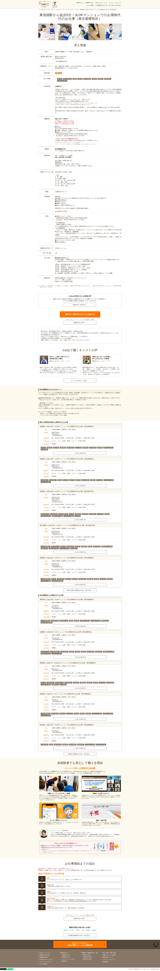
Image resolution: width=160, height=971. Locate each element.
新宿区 (66, 930)
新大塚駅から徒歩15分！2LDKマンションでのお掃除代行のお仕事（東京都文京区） (68, 525)
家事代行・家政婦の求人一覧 (57, 9)
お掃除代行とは (66, 955)
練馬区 (94, 930)
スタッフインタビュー (46, 961)
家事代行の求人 (87, 955)
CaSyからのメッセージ (101, 2)
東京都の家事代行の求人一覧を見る (79, 935)
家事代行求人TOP (79, 322)
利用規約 (105, 961)
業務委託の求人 (89, 2)
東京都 (67, 9)
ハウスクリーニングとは (68, 959)
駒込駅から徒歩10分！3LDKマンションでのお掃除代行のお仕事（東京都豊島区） (67, 725)
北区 (83, 930)
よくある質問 (90, 5)
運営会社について (108, 957)
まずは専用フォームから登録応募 (80, 944)
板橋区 (88, 930)
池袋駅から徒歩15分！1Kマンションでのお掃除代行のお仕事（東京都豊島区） (66, 632)
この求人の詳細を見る (80, 453)
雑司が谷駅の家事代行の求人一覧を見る (79, 590)
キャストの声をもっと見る (79, 380)
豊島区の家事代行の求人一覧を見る (79, 754)
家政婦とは (64, 961)
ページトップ (155, 945)
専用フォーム (68, 879)
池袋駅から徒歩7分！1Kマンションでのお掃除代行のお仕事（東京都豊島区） (66, 694)
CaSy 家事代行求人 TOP (44, 9)
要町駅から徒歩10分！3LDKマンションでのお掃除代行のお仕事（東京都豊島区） (67, 599)
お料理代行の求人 (87, 959)
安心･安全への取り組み (115, 5)
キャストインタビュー (115, 2)
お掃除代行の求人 (87, 957)
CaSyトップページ (45, 952)
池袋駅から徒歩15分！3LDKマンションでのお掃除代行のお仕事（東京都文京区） (67, 491)
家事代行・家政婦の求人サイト (44, 1)
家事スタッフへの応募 (109, 955)
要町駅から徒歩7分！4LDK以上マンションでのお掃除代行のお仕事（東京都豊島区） (68, 663)
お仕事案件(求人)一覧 (101, 5)
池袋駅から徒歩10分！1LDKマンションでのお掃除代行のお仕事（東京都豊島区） (67, 459)
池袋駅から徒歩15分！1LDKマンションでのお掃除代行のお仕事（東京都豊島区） (67, 426)
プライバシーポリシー (109, 959)
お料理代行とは (66, 957)
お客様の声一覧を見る (79, 304)
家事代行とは (80, 2)
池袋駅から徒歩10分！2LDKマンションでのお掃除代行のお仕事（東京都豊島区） (67, 558)
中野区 (78, 930)
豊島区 (77, 9)
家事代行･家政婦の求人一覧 (90, 952)
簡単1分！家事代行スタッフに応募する (80, 314)
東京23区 (72, 9)
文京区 (72, 930)
